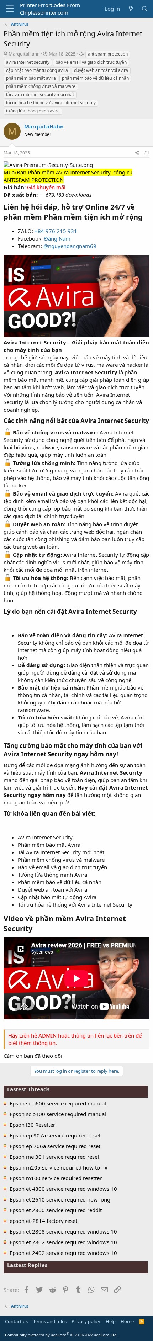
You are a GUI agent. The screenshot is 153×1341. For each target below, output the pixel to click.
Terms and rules (50, 1321)
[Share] (137, 153)
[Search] (145, 8)
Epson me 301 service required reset (54, 1156)
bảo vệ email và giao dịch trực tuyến (91, 62)
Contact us (16, 1321)
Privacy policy (86, 1321)
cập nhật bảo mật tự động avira (37, 70)
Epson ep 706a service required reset (55, 1146)
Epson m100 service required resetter (56, 1178)
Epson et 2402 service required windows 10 (63, 1252)
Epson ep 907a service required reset (55, 1135)
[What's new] (130, 8)
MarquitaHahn (24, 54)
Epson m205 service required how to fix (58, 1167)
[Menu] (9, 9)
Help (111, 1321)
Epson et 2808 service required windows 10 (63, 1231)
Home (127, 1321)
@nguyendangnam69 (69, 245)
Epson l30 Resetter (32, 1124)
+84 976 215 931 (56, 230)
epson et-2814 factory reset (43, 1220)
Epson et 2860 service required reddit (56, 1210)
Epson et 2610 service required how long (60, 1199)
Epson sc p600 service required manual (58, 1103)
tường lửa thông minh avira (33, 111)
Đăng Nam (57, 238)
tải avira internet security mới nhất (40, 94)
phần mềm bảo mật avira (31, 78)
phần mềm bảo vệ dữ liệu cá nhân (95, 78)
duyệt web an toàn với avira (101, 70)
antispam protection (108, 54)
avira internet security (27, 62)
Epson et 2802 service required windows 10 (63, 1242)
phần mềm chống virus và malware (40, 86)
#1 (146, 153)
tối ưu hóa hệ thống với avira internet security (51, 103)
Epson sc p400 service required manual (58, 1114)
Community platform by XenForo (61, 1334)
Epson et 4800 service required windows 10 (63, 1188)
